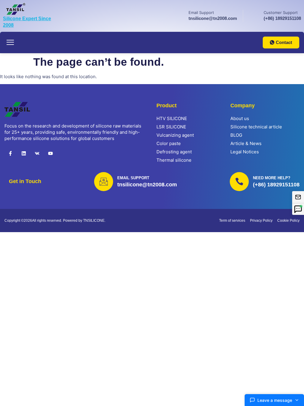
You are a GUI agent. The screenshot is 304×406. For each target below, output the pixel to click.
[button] (10, 42)
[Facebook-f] (10, 153)
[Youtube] (50, 153)
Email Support (201, 12)
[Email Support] (179, 15)
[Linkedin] (24, 153)
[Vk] (37, 153)
